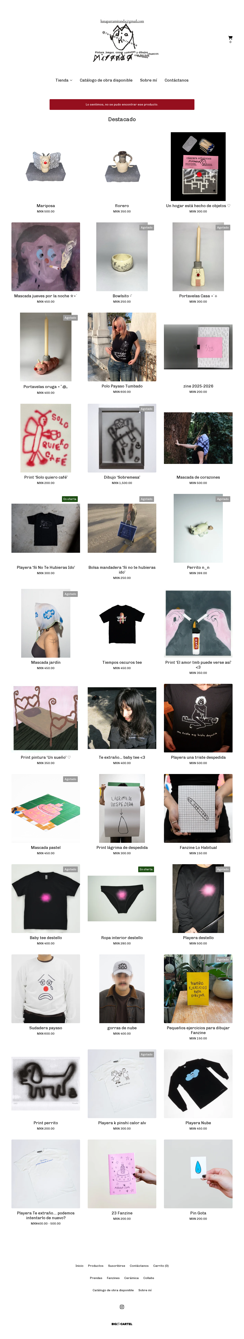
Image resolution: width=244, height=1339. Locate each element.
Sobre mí (148, 80)
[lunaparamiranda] (122, 40)
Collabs (148, 1278)
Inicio (79, 1266)
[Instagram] (122, 1307)
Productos (96, 1266)
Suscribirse (116, 1266)
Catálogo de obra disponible (106, 80)
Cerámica (131, 1278)
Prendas (96, 1278)
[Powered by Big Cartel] (122, 1324)
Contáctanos (177, 80)
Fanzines (113, 1278)
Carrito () (161, 1266)
